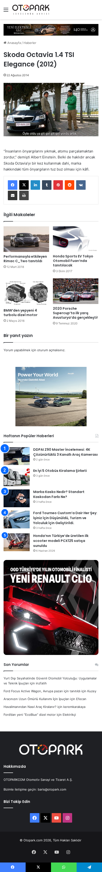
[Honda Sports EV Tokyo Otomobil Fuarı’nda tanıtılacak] (75, 239)
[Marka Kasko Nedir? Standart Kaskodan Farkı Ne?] (17, 498)
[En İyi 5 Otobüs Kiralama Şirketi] (17, 477)
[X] (24, 185)
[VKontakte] (81, 185)
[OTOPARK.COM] (31, 9)
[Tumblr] (46, 185)
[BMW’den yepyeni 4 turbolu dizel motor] (26, 292)
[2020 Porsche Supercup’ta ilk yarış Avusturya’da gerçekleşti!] (75, 291)
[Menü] (6, 11)
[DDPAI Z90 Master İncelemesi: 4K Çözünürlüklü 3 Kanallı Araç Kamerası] (17, 456)
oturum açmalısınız (51, 350)
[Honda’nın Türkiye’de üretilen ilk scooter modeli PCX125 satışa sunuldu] (17, 542)
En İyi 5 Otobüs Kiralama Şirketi (60, 470)
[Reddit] (69, 185)
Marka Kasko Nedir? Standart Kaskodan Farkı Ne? (58, 494)
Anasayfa (13, 43)
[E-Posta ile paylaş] (12, 195)
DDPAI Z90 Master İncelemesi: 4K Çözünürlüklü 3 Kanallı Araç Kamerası (65, 452)
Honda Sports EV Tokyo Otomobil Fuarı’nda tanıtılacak (73, 261)
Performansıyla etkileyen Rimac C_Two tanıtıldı (25, 258)
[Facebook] (12, 185)
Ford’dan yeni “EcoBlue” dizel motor (30, 714)
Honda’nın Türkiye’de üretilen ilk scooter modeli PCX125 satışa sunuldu (60, 540)
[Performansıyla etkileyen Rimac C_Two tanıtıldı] (26, 239)
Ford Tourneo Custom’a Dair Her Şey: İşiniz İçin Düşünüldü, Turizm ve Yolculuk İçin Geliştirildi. (65, 518)
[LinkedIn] (35, 185)
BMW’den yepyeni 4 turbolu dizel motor (20, 312)
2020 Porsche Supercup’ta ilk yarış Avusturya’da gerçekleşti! (75, 313)
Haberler (29, 43)
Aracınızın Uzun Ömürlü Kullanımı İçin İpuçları (36, 699)
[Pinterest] (58, 185)
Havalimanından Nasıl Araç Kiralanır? (30, 707)
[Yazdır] (24, 195)
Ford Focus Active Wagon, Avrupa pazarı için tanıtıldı (42, 691)
